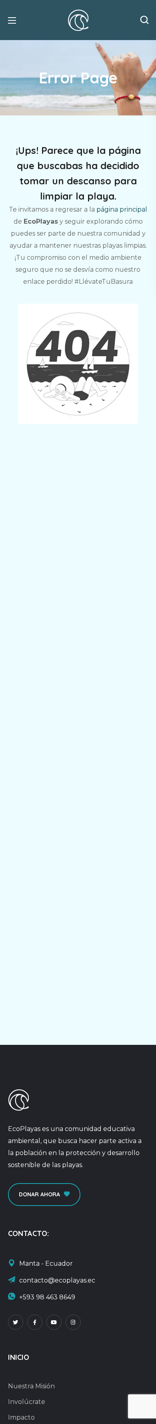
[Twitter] (15, 1322)
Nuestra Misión (31, 1386)
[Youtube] (54, 1322)
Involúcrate (26, 1402)
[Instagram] (73, 1322)
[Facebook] (34, 1322)
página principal (121, 209)
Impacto (21, 1417)
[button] (144, 20)
